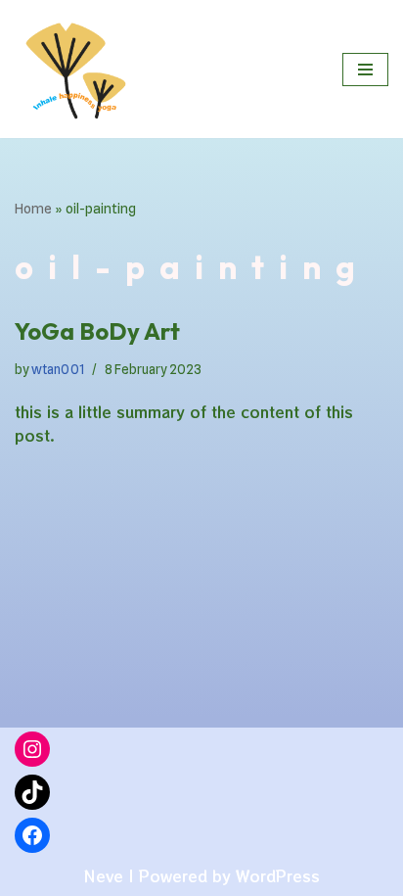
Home (33, 208)
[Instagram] (32, 749)
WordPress (278, 876)
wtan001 (57, 369)
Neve (103, 876)
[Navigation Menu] (365, 69)
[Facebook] (32, 835)
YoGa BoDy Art (97, 331)
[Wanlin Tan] (73, 69)
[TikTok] (32, 792)
